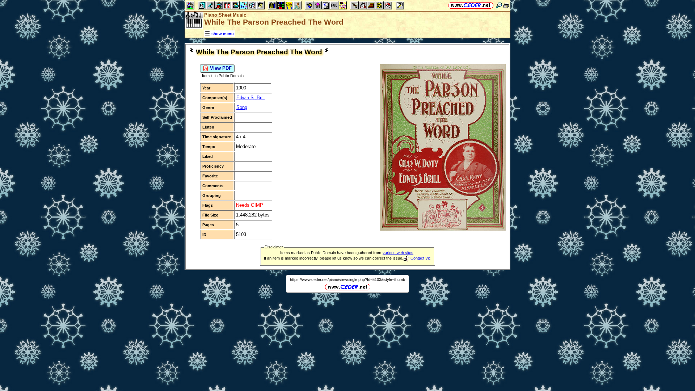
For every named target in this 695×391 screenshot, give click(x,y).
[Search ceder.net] (499, 5)
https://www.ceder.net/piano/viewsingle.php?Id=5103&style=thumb (347, 279)
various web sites (398, 253)
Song (241, 107)
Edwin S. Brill (250, 97)
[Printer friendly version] (506, 5)
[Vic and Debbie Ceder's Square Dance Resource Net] (470, 5)
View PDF (220, 68)
